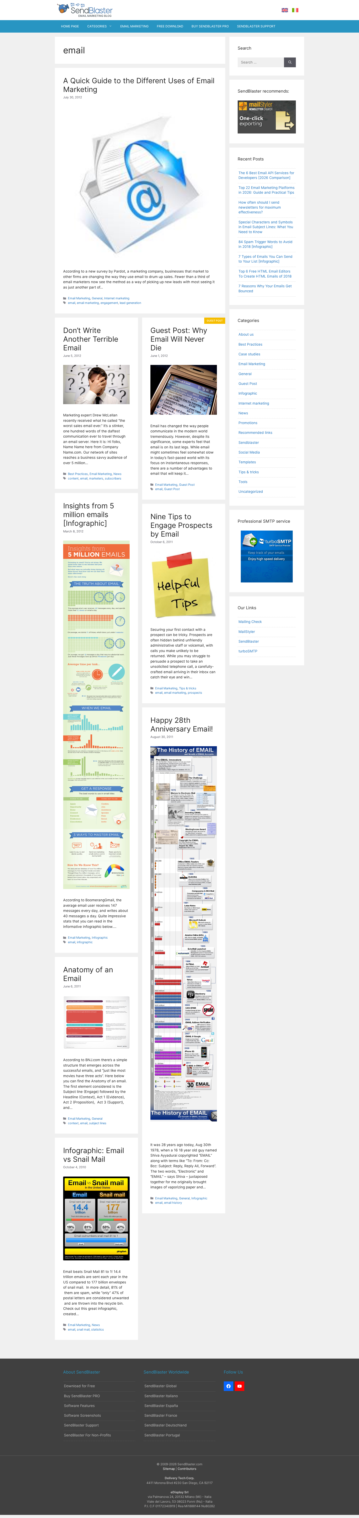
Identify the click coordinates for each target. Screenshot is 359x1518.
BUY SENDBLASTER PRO (210, 26)
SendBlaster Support (81, 1425)
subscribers (113, 478)
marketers (96, 478)
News (117, 474)
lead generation (130, 303)
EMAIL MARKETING (134, 26)
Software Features (79, 1406)
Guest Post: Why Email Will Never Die (178, 339)
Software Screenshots (82, 1415)
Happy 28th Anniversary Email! (181, 724)
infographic (85, 942)
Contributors (187, 1469)
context (73, 1123)
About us (246, 334)
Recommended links (255, 433)
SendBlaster (249, 641)
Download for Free (79, 1386)
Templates (247, 462)
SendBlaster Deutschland (165, 1425)
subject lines (97, 1123)
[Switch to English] (285, 10)
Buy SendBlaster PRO (82, 1396)
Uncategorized (251, 491)
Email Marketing (79, 298)
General (97, 298)
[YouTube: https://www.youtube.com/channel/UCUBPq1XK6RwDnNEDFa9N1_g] (239, 1386)
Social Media (249, 452)
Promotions (248, 423)
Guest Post (187, 484)
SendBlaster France (160, 1415)
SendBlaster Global (160, 1386)
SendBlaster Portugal (162, 1435)
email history (173, 1202)
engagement (109, 303)
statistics (97, 1329)
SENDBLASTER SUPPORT (256, 26)
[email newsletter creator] (267, 132)
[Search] (290, 62)
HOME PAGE (70, 26)
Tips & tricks (187, 688)
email (71, 303)
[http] (228, 1386)
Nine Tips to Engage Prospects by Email (181, 525)
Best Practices (78, 474)
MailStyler (247, 632)
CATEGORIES (97, 26)
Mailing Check (250, 622)
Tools (243, 482)
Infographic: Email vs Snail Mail (93, 1154)
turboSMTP (248, 651)
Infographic (100, 937)
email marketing (88, 303)
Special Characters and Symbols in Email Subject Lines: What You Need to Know (266, 227)
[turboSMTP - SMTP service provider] (267, 581)
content (73, 478)
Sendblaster (249, 442)
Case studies (249, 354)
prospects (195, 692)
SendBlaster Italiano (161, 1396)
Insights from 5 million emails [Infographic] (88, 514)
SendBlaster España (161, 1406)
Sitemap (169, 1469)
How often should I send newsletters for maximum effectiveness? (260, 207)
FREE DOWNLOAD (170, 26)
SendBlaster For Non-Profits (87, 1435)
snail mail (83, 1329)
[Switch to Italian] (295, 10)
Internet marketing (116, 298)
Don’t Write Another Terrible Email (90, 339)
